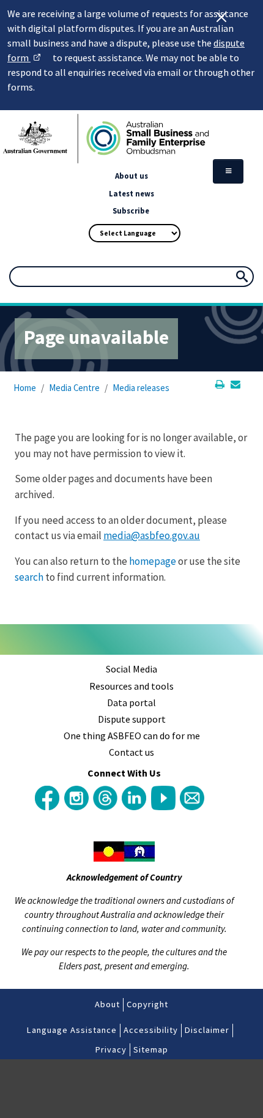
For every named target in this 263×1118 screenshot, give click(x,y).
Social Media (131, 669)
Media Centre (74, 387)
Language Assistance (72, 1029)
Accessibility (151, 1029)
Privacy (111, 1049)
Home (24, 387)
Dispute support (132, 719)
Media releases (141, 387)
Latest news (131, 193)
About (107, 1004)
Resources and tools (131, 686)
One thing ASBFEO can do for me (132, 735)
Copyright (147, 1004)
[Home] (131, 138)
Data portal (131, 702)
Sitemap (150, 1049)
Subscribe (131, 210)
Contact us (131, 752)
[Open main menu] (228, 171)
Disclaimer (207, 1029)
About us (131, 176)
